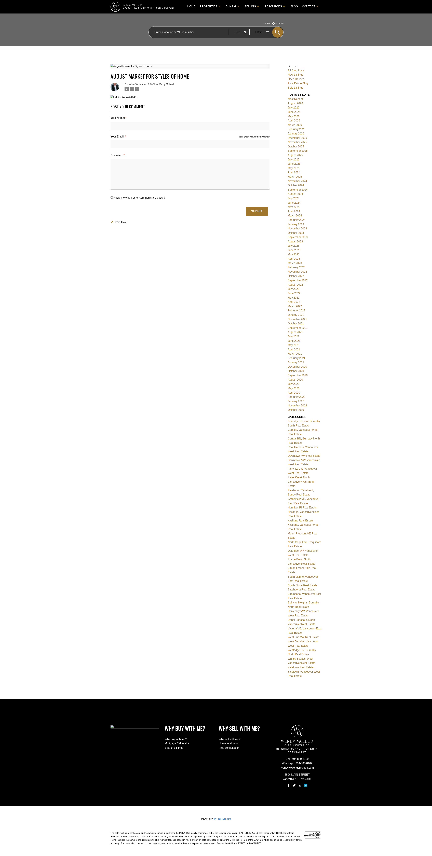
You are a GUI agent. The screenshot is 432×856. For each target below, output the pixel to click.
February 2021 (296, 358)
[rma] (305, 785)
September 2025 (298, 150)
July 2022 (293, 288)
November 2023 (297, 228)
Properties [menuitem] (208, 6)
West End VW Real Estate (303, 637)
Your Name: (118, 117)
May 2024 (294, 206)
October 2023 (296, 232)
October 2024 (296, 185)
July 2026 (293, 107)
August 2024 (295, 193)
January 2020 (296, 401)
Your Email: (118, 136)
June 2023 (294, 250)
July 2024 (293, 198)
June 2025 (294, 163)
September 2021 (298, 327)
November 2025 (297, 142)
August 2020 (295, 379)
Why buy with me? (176, 739)
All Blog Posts (296, 70)
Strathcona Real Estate (301, 589)
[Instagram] (300, 785)
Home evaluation (229, 743)
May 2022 (294, 297)
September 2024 (298, 189)
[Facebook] (288, 785)
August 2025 (295, 155)
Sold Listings (295, 87)
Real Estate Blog (298, 83)
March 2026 (295, 124)
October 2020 (296, 371)
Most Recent (295, 99)
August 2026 (295, 103)
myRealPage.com (222, 819)
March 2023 (295, 263)
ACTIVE (267, 23)
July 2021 (293, 336)
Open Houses (296, 79)
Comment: (117, 155)
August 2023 (295, 241)
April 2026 (294, 120)
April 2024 (294, 211)
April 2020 (294, 392)
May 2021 (294, 345)
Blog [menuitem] (294, 6)
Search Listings (174, 747)
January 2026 (296, 133)
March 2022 (295, 306)
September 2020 (298, 375)
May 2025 (294, 168)
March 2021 (295, 353)
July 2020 (293, 383)
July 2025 (293, 159)
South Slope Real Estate (302, 585)
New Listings (295, 74)
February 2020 (296, 396)
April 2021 (294, 349)
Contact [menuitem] (308, 6)
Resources (273, 6)
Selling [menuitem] (250, 6)
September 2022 (298, 280)
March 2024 (295, 215)
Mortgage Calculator (177, 743)
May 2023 (294, 254)
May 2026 (294, 116)
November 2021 (297, 319)
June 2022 (294, 293)
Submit (256, 211)
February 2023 (296, 267)
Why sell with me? (229, 739)
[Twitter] (294, 785)
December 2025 (297, 137)
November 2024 (297, 181)
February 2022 (296, 310)
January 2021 (296, 362)
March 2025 (295, 176)
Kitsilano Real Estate (300, 520)
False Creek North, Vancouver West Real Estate (301, 481)
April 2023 (294, 258)
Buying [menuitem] (231, 6)
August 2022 (295, 284)
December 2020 (297, 366)
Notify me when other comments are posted (139, 197)
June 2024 (294, 202)
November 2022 (297, 271)
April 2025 (294, 172)
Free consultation (229, 747)
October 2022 (296, 276)
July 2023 (293, 245)
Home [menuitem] (191, 6)
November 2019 (297, 405)
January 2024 (296, 224)
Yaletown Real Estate (301, 667)
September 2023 (298, 237)
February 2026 (296, 129)
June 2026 (294, 112)
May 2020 (294, 388)
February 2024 (296, 219)
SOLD (281, 23)
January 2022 (296, 314)
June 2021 (294, 340)
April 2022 (294, 301)
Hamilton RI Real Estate (302, 507)
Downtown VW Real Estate (304, 455)
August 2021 (295, 332)
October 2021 (296, 323)
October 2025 (296, 146)
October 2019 (296, 409)
